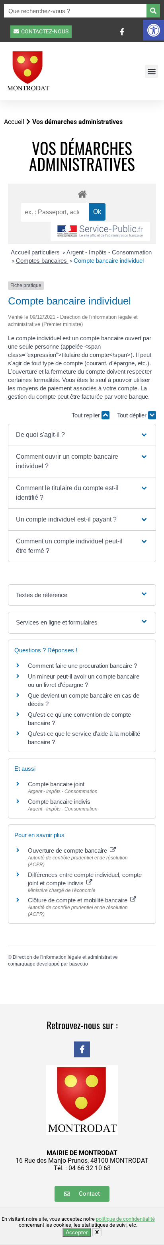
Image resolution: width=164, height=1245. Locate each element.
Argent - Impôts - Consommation (109, 252)
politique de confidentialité (125, 1219)
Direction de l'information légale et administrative (65, 957)
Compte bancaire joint (56, 784)
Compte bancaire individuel (109, 260)
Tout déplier (132, 415)
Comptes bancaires (42, 260)
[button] (153, 30)
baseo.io (78, 964)
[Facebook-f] (82, 1049)
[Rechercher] (153, 10)
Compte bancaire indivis (59, 801)
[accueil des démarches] (82, 193)
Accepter (77, 1232)
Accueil (14, 122)
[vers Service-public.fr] (100, 231)
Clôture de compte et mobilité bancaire (78, 900)
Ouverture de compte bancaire (68, 850)
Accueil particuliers (36, 252)
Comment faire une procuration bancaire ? (82, 665)
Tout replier (87, 415)
